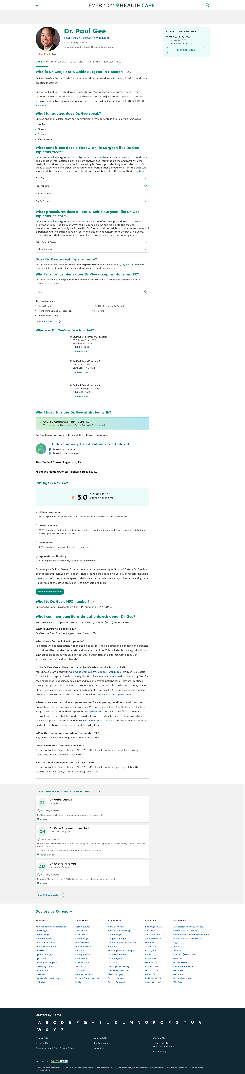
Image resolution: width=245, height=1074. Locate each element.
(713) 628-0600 (128, 264)
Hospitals (93, 62)
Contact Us (159, 1037)
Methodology (101, 1043)
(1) (56, 54)
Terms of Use (42, 1043)
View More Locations (178, 43)
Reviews (109, 62)
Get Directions (80, 351)
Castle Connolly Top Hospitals (113, 694)
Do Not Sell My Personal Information (163, 1045)
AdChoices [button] (158, 1051)
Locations (77, 62)
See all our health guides (97, 720)
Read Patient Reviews (50, 591)
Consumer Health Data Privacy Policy (55, 1048)
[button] (207, 5)
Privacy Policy (43, 1037)
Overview (42, 62)
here (141, 171)
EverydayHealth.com (97, 711)
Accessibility (100, 1037)
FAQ (119, 62)
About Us (99, 1048)
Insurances (58, 62)
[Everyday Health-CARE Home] (122, 5)
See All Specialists (48, 894)
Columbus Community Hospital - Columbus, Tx (97, 672)
